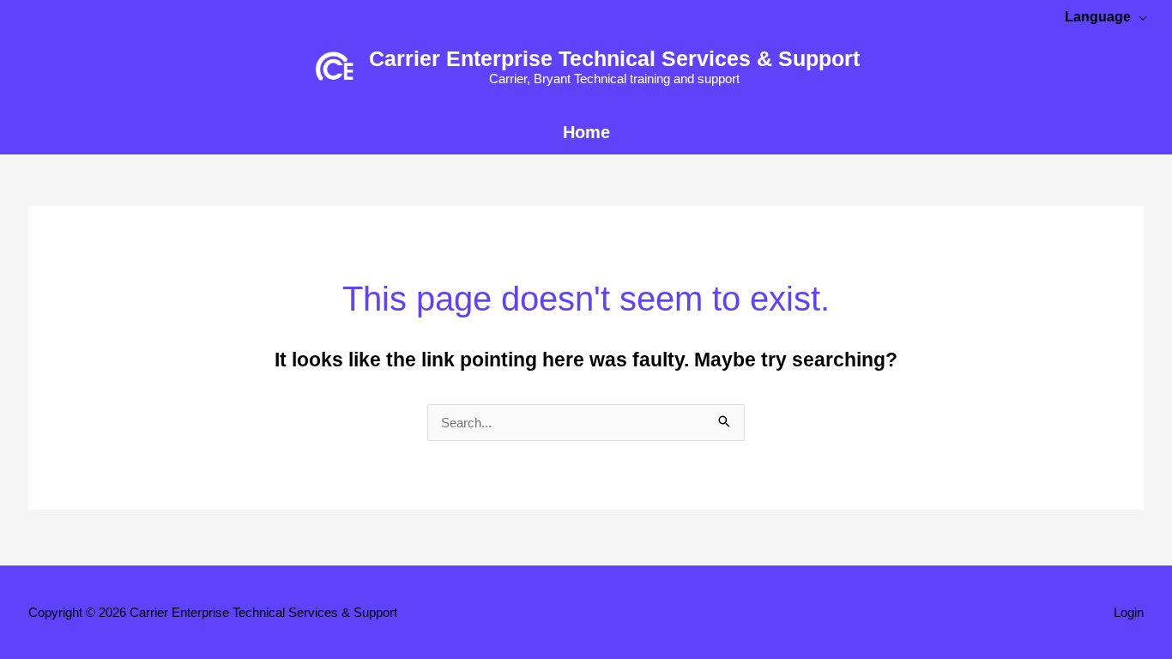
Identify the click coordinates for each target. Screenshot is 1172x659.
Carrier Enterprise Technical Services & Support (614, 58)
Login (1129, 612)
